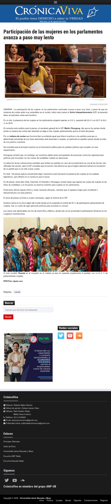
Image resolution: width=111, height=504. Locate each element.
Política (50, 500)
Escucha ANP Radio (12, 456)
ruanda (17, 292)
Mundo (68, 500)
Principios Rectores (11, 441)
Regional (104, 500)
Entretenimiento (90, 500)
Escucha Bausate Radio (13, 460)
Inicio (41, 500)
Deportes (77, 500)
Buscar (8, 317)
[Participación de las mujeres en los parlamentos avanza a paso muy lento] (55, 71)
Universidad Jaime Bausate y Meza (18, 451)
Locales (59, 500)
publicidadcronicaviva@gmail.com (35, 423)
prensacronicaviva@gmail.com (25, 420)
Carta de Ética (9, 446)
